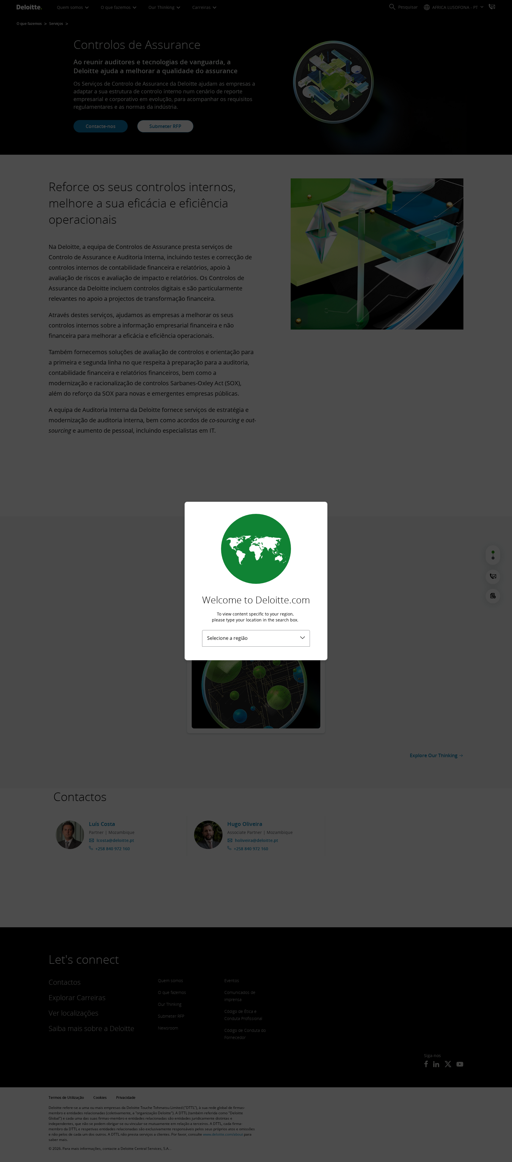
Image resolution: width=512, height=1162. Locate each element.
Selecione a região (227, 638)
